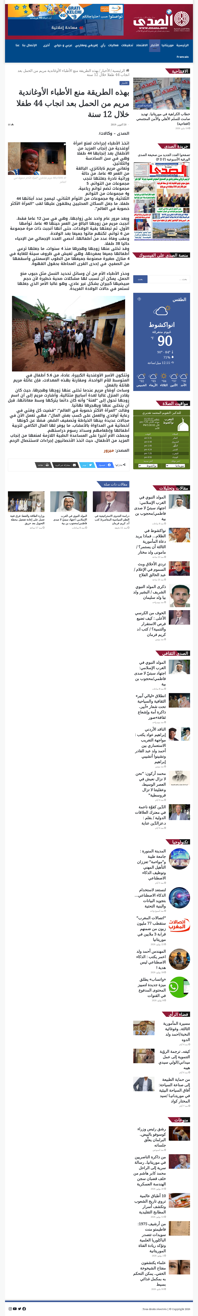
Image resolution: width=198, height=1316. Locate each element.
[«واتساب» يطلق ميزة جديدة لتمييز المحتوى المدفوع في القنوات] (179, 987)
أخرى (46, 45)
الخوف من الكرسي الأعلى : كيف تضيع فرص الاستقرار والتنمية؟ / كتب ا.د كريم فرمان (150, 623)
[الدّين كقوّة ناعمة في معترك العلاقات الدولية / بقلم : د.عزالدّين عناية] (179, 812)
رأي (103, 45)
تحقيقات (127, 45)
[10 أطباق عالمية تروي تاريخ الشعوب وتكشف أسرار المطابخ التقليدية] (179, 1200)
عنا (18, 45)
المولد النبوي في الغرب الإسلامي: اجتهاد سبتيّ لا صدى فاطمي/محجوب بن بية (70, 519)
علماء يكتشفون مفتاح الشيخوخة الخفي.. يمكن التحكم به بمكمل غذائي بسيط (149, 1273)
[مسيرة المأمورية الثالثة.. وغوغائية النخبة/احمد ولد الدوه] (143, 1028)
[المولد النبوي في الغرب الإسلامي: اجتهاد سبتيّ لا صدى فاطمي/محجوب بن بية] (68, 501)
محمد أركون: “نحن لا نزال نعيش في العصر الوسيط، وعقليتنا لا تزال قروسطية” (151, 784)
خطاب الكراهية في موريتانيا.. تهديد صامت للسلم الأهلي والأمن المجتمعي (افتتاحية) (163, 119)
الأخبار (154, 45)
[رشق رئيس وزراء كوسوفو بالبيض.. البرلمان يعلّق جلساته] (179, 1133)
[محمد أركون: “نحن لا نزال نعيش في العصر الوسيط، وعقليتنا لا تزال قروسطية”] (179, 778)
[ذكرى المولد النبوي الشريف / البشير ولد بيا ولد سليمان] (179, 595)
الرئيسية (182, 45)
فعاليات (113, 45)
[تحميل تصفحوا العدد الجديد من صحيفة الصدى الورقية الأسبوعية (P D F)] (161, 240)
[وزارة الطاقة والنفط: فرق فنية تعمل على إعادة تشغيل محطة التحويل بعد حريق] (26, 501)
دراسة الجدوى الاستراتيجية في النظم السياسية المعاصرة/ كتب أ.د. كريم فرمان (112, 519)
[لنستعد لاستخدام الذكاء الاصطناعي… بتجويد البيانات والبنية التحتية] (179, 897)
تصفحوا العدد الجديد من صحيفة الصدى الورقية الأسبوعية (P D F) (164, 157)
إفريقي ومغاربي (86, 45)
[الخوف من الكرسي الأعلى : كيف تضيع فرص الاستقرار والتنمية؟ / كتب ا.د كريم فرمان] (179, 617)
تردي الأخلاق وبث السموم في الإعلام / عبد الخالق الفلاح (150, 569)
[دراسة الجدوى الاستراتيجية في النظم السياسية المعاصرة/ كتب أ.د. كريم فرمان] (111, 501)
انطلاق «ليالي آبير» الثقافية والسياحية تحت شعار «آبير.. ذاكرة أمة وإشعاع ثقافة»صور (151, 706)
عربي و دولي (63, 45)
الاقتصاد (142, 45)
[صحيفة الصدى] (161, 21)
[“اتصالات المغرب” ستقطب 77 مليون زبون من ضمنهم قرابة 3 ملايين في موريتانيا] (179, 925)
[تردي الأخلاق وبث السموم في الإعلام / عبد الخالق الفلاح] (179, 568)
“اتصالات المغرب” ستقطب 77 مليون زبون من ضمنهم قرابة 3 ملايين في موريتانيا (151, 928)
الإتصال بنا (29, 45)
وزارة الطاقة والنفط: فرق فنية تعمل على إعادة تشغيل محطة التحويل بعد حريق (27, 519)
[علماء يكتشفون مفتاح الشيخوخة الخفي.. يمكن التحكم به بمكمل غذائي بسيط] (179, 1267)
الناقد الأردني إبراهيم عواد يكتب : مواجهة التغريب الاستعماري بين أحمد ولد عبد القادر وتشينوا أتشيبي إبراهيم (150, 745)
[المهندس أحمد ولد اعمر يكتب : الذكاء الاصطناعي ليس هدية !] (179, 959)
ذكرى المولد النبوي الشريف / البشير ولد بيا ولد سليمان (149, 592)
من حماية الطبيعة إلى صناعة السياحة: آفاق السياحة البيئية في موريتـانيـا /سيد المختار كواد (174, 1090)
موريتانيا (168, 45)
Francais (183, 57)
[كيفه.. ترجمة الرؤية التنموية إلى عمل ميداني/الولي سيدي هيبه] (143, 1056)
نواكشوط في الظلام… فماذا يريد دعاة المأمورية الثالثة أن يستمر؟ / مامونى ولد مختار (151, 541)
